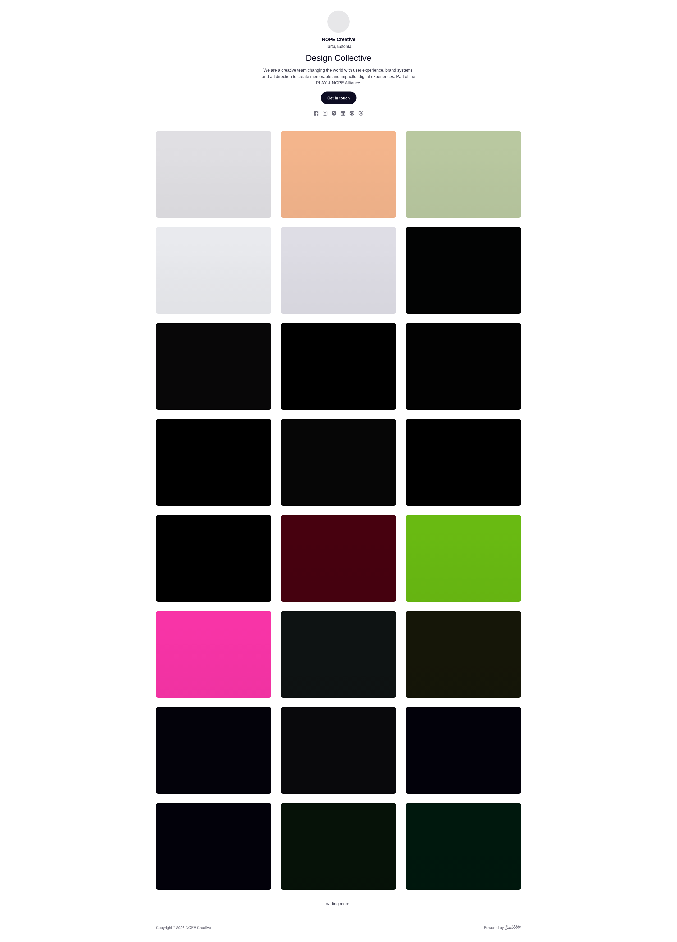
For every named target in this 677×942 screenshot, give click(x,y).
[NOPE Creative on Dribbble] (361, 113)
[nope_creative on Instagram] (325, 113)
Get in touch (338, 97)
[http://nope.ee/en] (352, 113)
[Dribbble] (513, 928)
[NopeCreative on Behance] (334, 113)
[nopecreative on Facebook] (316, 113)
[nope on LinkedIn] (343, 113)
